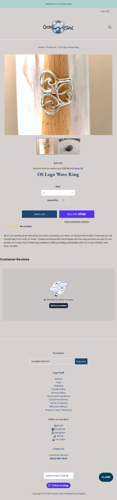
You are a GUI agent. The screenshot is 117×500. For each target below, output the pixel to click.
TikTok (59, 436)
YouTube (60, 439)
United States (57, 475)
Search (58, 378)
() (105, 11)
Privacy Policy (58, 392)
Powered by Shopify (74, 493)
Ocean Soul (57, 493)
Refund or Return (58, 406)
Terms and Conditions (58, 396)
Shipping (58, 385)
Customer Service (58, 399)
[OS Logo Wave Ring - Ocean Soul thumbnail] (47, 146)
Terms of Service (59, 403)
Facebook (59, 429)
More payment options (77, 221)
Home (41, 47)
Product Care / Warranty (58, 410)
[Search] (109, 27)
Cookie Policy (58, 389)
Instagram (60, 432)
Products (51, 47)
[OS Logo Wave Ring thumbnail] (69, 146)
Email (60, 425)
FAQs (58, 382)
